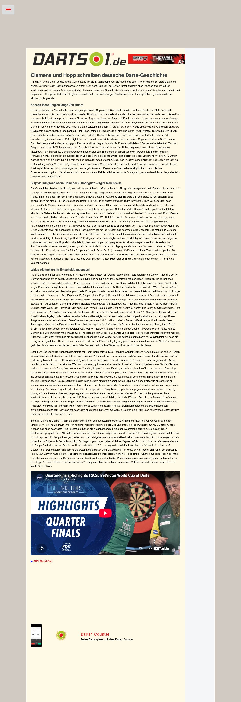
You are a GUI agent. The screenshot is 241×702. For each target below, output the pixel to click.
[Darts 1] (79, 68)
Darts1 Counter (95, 634)
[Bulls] (162, 62)
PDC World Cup (42, 561)
